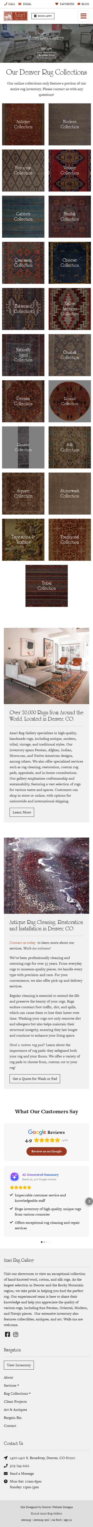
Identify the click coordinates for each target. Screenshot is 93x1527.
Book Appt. (45, 16)
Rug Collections (16, 1393)
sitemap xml (41, 1520)
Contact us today (23, 942)
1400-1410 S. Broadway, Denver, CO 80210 (42, 1457)
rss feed (56, 1520)
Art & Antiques (15, 1409)
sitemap (26, 1520)
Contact (10, 1425)
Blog (85, 4)
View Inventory (19, 1365)
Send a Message (22, 1473)
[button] (4, 1201)
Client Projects (15, 1401)
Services (10, 1385)
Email (26, 4)
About (8, 1377)
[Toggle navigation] (83, 16)
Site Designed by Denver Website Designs (47, 1507)
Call (11, 4)
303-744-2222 (19, 1465)
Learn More (22, 812)
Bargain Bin (13, 1417)
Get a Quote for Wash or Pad (35, 1078)
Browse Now (46, 55)
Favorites (66, 4)
